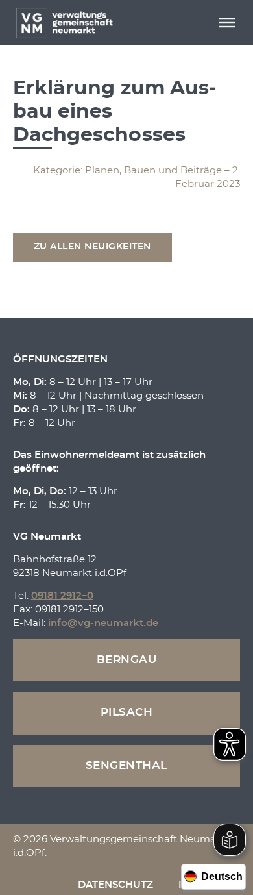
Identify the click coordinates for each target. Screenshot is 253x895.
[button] (227, 23)
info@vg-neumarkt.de (103, 623)
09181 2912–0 (62, 596)
